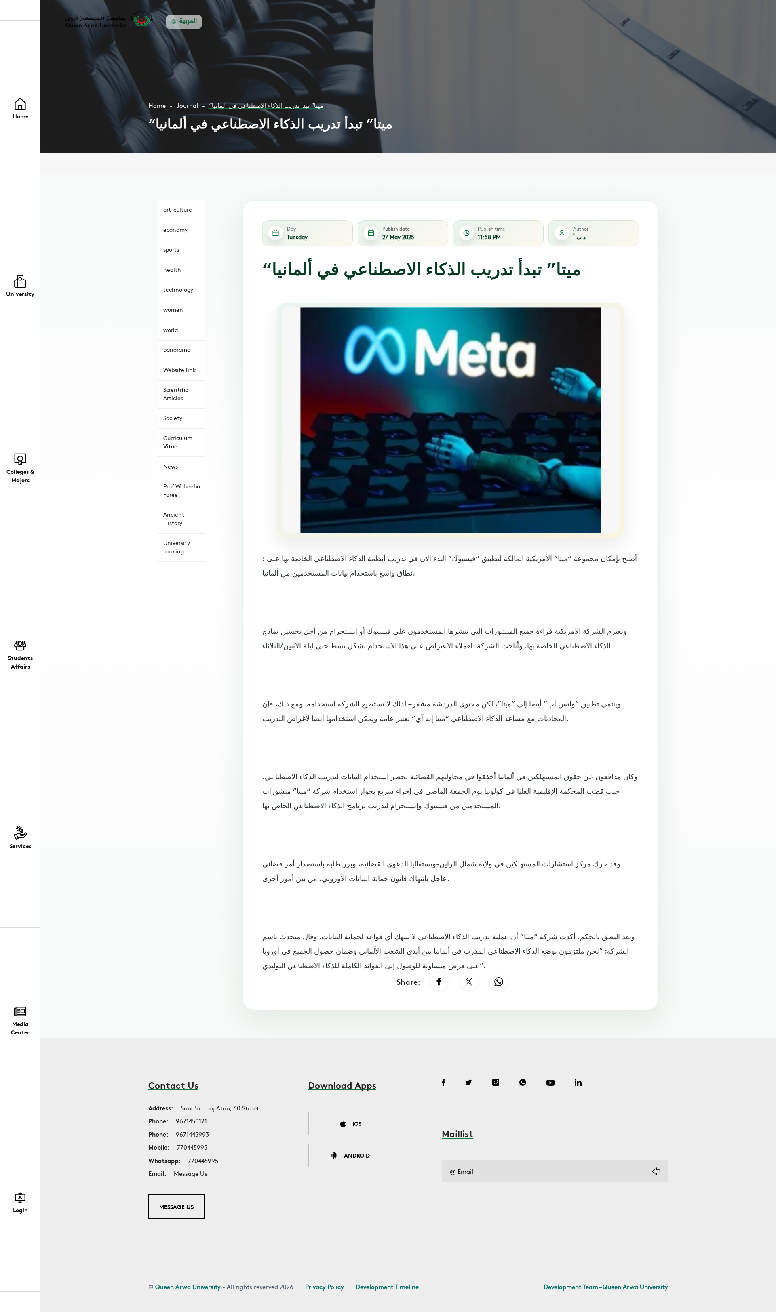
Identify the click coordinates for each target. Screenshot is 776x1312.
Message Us (190, 1173)
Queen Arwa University (188, 1286)
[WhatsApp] (499, 981)
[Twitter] (468, 1083)
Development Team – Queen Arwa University (606, 1286)
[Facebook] (439, 981)
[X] (469, 981)
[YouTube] (550, 1083)
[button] (20, 287)
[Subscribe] (656, 1171)
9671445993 (192, 1134)
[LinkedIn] (578, 1083)
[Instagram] (495, 1083)
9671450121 (191, 1120)
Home (157, 105)
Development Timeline (387, 1286)
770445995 (192, 1147)
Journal (187, 105)
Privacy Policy (324, 1286)
